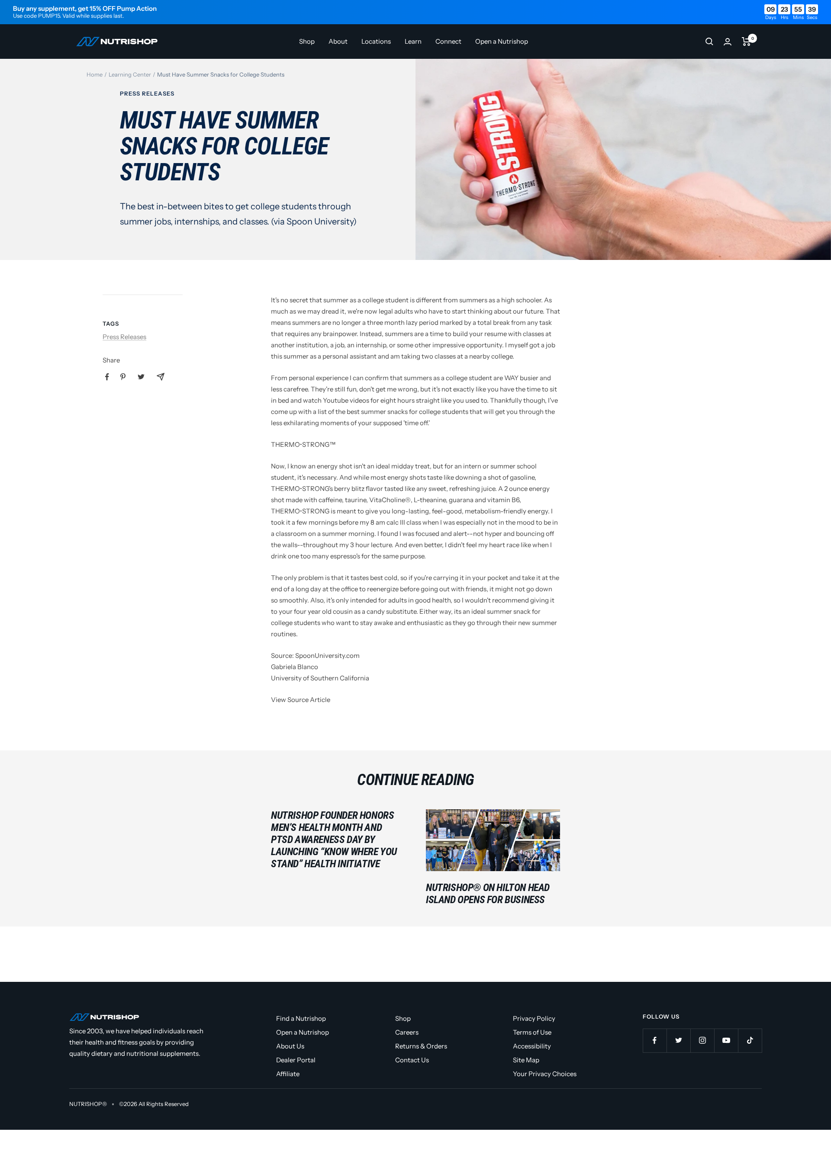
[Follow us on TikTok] (750, 1040)
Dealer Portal (296, 1060)
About (338, 41)
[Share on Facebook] (107, 377)
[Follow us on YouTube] (726, 1040)
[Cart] (746, 41)
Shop (307, 41)
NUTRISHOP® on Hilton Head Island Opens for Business (488, 894)
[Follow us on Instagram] (702, 1040)
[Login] (727, 41)
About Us (290, 1046)
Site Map (526, 1060)
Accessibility (532, 1046)
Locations (376, 41)
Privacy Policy (534, 1018)
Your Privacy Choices (545, 1074)
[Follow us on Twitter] (678, 1040)
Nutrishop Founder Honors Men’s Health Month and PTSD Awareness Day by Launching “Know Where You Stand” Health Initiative (334, 839)
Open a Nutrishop (501, 41)
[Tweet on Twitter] (141, 376)
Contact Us (412, 1060)
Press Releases (147, 93)
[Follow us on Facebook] (655, 1040)
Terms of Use (532, 1032)
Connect (448, 41)
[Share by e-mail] (160, 377)
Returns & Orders (421, 1046)
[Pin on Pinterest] (123, 376)
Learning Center (130, 74)
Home (95, 74)
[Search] (709, 41)
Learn (413, 41)
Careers (407, 1032)
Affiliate (288, 1074)
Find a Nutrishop (301, 1018)
